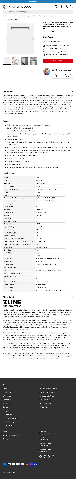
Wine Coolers (7, 425)
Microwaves (7, 400)
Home (4, 19)
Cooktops (6, 407)
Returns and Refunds (46, 396)
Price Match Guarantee (47, 392)
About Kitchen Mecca (10, 435)
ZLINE (45, 31)
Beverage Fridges (9, 422)
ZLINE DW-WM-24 (12, 19)
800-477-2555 (44, 440)
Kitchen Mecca (11, 472)
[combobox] (38, 12)
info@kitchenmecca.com (47, 434)
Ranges (5, 389)
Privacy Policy (44, 407)
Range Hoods (7, 392)
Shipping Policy (44, 400)
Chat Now (68, 75)
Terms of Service (45, 403)
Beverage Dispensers (10, 418)
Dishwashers (7, 414)
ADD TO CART (58, 61)
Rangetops (7, 403)
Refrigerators (7, 411)
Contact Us (7, 439)
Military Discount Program (48, 389)
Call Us (56, 76)
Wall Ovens (7, 396)
